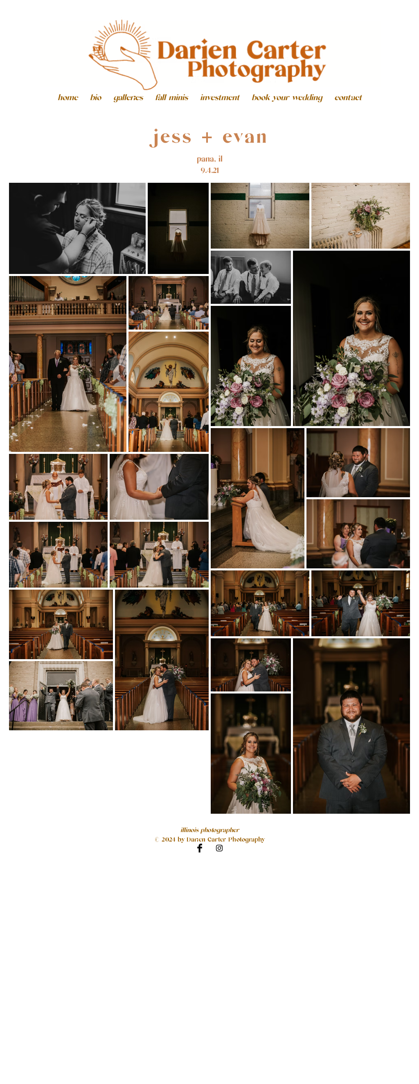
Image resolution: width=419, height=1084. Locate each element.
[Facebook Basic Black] (199, 848)
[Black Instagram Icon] (219, 848)
